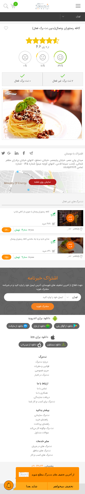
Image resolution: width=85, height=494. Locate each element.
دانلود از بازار (39, 326)
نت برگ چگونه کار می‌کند (42, 428)
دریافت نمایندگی (42, 397)
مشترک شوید (42, 306)
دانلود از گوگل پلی (64, 326)
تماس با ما (42, 389)
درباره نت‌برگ (41, 362)
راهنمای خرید (41, 420)
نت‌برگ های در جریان (42, 446)
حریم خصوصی (42, 371)
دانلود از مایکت (16, 326)
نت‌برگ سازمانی (41, 415)
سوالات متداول (42, 433)
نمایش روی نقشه (42, 182)
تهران (78, 16)
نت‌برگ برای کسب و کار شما (42, 402)
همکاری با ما (42, 393)
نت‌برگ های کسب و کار (42, 455)
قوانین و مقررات (41, 366)
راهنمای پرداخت (41, 424)
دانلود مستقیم (54, 345)
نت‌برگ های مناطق (42, 451)
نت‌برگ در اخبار (42, 375)
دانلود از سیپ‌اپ (28, 345)
